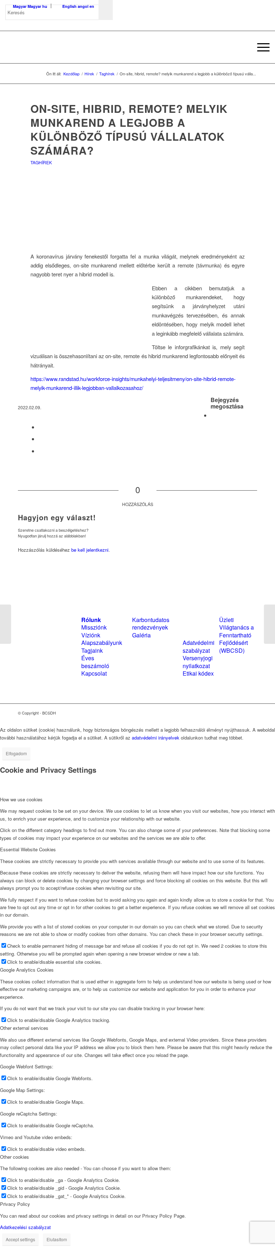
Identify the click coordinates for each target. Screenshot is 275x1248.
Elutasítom (57, 1239)
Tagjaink (92, 650)
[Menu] (260, 47)
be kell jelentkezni (89, 549)
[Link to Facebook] (230, 712)
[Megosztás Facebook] (213, 415)
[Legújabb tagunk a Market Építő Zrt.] (269, 624)
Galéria (141, 635)
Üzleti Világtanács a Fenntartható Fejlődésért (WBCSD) (236, 635)
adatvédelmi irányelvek (155, 737)
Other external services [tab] (24, 1027)
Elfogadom (16, 753)
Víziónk (90, 635)
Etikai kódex (198, 673)
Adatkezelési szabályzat (25, 1227)
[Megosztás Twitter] (40, 427)
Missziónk (94, 627)
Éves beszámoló (95, 662)
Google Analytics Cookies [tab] (27, 969)
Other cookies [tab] (14, 1156)
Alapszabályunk (101, 642)
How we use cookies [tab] (21, 799)
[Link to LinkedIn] (241, 712)
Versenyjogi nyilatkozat (198, 662)
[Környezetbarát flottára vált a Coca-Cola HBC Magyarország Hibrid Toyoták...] (5, 624)
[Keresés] (243, 47)
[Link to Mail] (251, 712)
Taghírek (41, 162)
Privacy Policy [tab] (15, 1204)
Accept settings (20, 1239)
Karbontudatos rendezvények (150, 623)
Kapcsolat (94, 673)
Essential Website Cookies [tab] (28, 849)
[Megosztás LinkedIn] (40, 438)
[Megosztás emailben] (40, 451)
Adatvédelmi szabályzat (198, 646)
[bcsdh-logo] (59, 47)
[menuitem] (243, 47)
